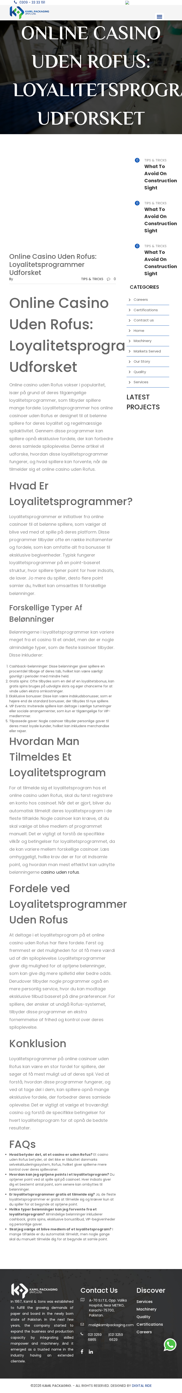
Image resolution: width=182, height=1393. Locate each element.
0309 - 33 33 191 (32, 2)
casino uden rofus (60, 872)
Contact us (144, 320)
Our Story (142, 361)
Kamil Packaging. (57, 1385)
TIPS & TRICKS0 (98, 279)
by (11, 279)
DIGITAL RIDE (142, 1385)
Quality (140, 371)
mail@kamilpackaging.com (111, 1325)
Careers (141, 299)
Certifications (146, 309)
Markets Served (147, 351)
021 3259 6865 (95, 1337)
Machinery (142, 340)
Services (141, 381)
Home (139, 330)
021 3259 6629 (116, 1337)
